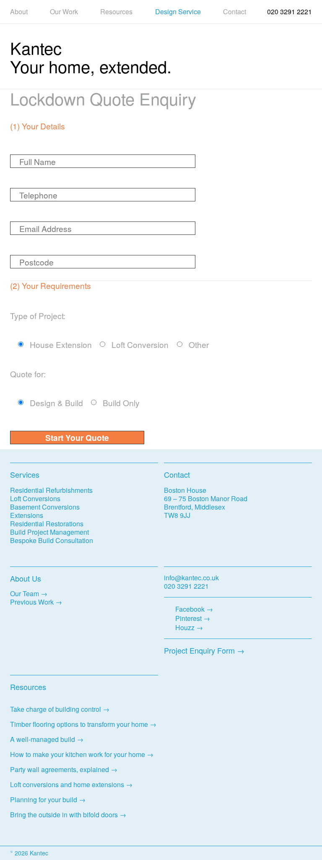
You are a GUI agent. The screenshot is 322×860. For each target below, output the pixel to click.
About (19, 11)
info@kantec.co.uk (191, 577)
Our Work (64, 11)
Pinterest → (192, 618)
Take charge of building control (55, 709)
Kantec (36, 47)
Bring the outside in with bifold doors (64, 814)
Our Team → (28, 593)
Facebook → (194, 609)
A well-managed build (42, 739)
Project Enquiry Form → (204, 650)
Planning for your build (43, 799)
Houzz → (189, 627)
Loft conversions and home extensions (67, 784)
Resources (116, 11)
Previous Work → (36, 602)
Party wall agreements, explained (59, 769)
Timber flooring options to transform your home (79, 724)
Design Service (178, 11)
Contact (234, 11)
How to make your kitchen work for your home (77, 754)
